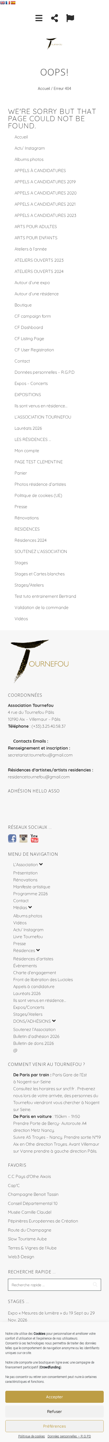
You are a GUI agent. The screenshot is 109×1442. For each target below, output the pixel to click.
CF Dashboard (29, 327)
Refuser (54, 1411)
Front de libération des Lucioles (43, 979)
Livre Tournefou (28, 936)
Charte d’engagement (34, 972)
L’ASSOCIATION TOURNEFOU (43, 417)
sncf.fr (68, 1088)
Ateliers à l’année (31, 249)
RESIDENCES (27, 529)
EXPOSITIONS (28, 394)
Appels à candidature (33, 986)
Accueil (44, 88)
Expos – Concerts (31, 383)
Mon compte (27, 450)
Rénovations (27, 517)
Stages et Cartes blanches (40, 573)
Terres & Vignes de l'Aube (32, 1247)
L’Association (25, 864)
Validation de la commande (42, 607)
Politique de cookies (31, 1436)
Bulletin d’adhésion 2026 (36, 1036)
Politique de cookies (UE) (38, 495)
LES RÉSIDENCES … (33, 439)
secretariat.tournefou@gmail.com (40, 755)
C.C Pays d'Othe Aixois (29, 1176)
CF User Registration (34, 349)
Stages (21, 562)
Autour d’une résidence (37, 293)
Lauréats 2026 (28, 428)
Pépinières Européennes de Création (43, 1221)
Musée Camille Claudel (29, 1212)
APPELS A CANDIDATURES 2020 (45, 193)
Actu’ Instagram (30, 148)
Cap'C (14, 1185)
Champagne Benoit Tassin (33, 1194)
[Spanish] (13, 3)
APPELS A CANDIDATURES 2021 (45, 204)
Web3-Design (21, 1256)
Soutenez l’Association (34, 1029)
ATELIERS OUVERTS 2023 (39, 260)
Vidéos (21, 618)
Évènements (25, 965)
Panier (21, 473)
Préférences (54, 1426)
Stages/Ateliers (29, 585)
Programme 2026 (30, 893)
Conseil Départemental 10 (32, 1203)
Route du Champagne (29, 1230)
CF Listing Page (29, 338)
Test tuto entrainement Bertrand (45, 596)
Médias (20, 907)
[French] (7, 3)
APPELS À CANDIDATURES (40, 170)
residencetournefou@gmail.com (39, 776)
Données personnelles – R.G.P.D (69, 1436)
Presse (21, 506)
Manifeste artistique (31, 886)
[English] (2, 3)
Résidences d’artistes (33, 958)
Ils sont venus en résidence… (41, 405)
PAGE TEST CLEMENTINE (39, 461)
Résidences (24, 950)
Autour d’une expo (32, 282)
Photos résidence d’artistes (40, 484)
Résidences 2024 (31, 540)
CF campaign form (33, 316)
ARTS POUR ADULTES (36, 226)
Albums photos (29, 159)
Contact (22, 361)
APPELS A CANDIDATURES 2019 (45, 181)
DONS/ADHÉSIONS (32, 1021)
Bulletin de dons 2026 (33, 1043)
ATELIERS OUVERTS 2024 (39, 271)
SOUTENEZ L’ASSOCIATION (41, 551)
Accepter (54, 1396)
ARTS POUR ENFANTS (36, 237)
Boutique (23, 305)
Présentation (25, 872)
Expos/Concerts (28, 1007)
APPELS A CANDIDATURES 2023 (45, 215)
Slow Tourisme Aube (27, 1238)
